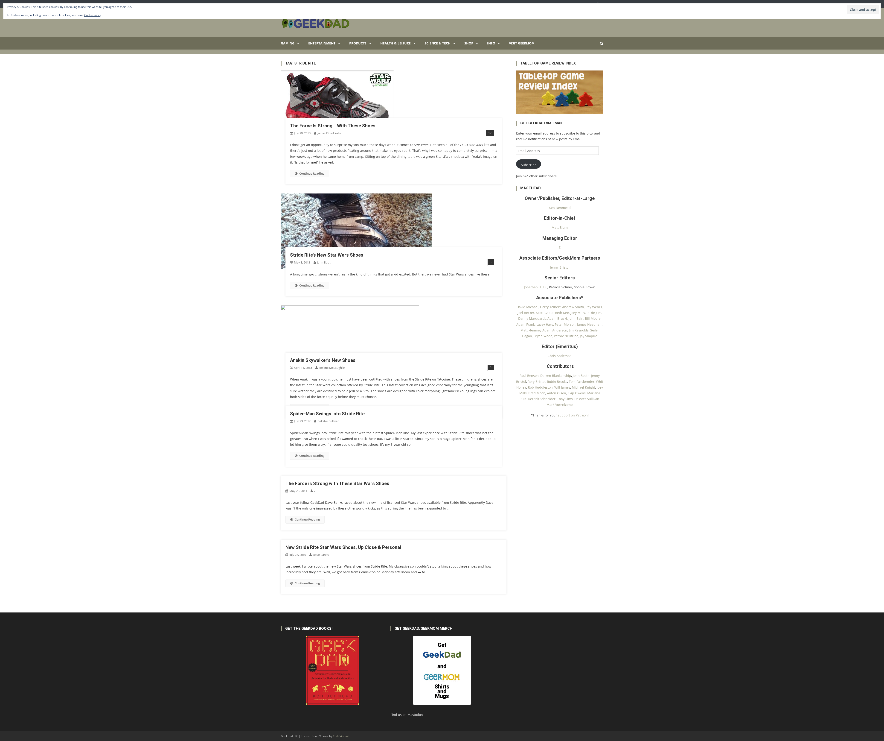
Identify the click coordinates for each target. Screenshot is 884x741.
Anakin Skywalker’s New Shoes (322, 360)
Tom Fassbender (581, 381)
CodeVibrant (341, 736)
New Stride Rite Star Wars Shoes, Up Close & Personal (343, 547)
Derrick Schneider (541, 399)
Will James (562, 387)
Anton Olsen (556, 393)
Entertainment (321, 43)
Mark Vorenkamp (560, 404)
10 (489, 133)
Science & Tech (438, 43)
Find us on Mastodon (406, 714)
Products (357, 43)
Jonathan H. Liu (535, 287)
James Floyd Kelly (329, 133)
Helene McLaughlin (332, 368)
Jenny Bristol (559, 267)
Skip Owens (577, 393)
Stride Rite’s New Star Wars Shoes (326, 255)
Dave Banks (321, 555)
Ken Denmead (560, 207)
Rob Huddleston (540, 387)
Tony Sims (565, 399)
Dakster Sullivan (328, 421)
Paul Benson (529, 375)
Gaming (287, 43)
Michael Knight (583, 387)
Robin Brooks (557, 381)
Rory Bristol (536, 381)
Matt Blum (560, 227)
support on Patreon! (573, 415)
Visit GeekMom (522, 43)
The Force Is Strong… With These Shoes (332, 126)
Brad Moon (536, 393)
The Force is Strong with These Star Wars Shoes (337, 483)
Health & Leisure (395, 43)
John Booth (324, 262)
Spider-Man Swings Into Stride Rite (327, 413)
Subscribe (528, 165)
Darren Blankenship (555, 375)
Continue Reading (311, 173)
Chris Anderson (560, 356)
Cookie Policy (92, 15)
